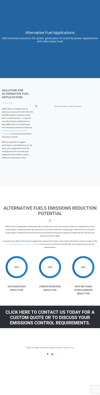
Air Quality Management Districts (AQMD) (22, 244)
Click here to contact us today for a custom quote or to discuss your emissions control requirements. (50, 318)
